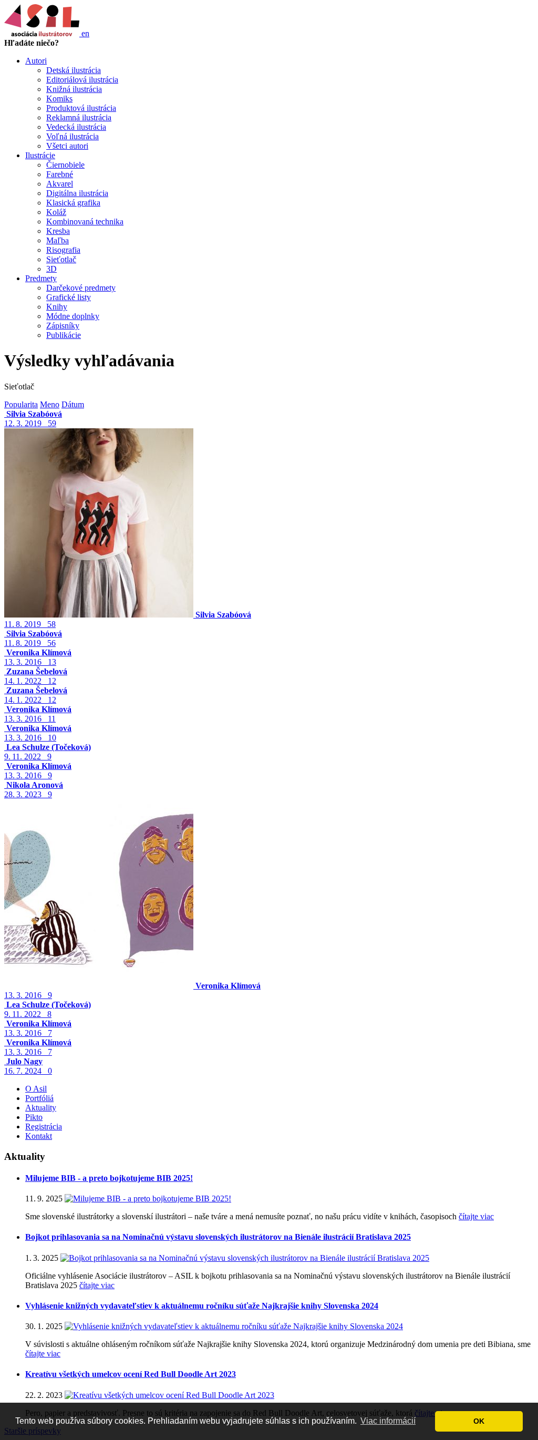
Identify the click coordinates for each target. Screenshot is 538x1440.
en (85, 33)
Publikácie (63, 335)
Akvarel (59, 183)
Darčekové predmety (81, 287)
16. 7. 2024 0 (28, 1066)
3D (51, 268)
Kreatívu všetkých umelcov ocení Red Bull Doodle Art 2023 (130, 1374)
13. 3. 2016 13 (37, 657)
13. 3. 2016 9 (37, 771)
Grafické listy (68, 297)
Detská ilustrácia (73, 70)
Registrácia (43, 1126)
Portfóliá (39, 1098)
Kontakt (38, 1136)
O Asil (36, 1088)
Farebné (59, 174)
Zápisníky (62, 325)
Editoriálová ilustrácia (82, 79)
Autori (36, 60)
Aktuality (40, 1107)
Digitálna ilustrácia (77, 193)
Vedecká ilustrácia (76, 126)
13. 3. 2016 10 (37, 733)
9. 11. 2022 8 (47, 1009)
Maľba (57, 240)
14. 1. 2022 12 (35, 676)
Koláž (56, 212)
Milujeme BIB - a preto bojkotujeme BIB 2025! (109, 1178)
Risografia (63, 249)
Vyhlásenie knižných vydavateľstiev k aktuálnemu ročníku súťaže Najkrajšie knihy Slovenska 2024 (201, 1305)
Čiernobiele (65, 164)
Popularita (21, 404)
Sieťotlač (61, 259)
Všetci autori (67, 145)
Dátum (72, 404)
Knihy (56, 306)
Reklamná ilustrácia (78, 117)
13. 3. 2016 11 (37, 714)
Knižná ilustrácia (74, 89)
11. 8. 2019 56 (33, 638)
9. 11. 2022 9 (47, 752)
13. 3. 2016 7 (37, 1028)
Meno (49, 404)
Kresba (58, 231)
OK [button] (478, 1421)
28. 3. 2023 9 (33, 789)
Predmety (41, 278)
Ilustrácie (40, 155)
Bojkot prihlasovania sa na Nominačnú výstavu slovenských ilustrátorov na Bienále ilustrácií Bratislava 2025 (218, 1236)
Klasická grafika (73, 202)
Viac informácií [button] (388, 1420)
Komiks (59, 98)
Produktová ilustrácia (81, 108)
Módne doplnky (72, 316)
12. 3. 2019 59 (33, 418)
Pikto (34, 1117)
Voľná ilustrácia (72, 136)
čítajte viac (476, 1216)
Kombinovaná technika (84, 221)
